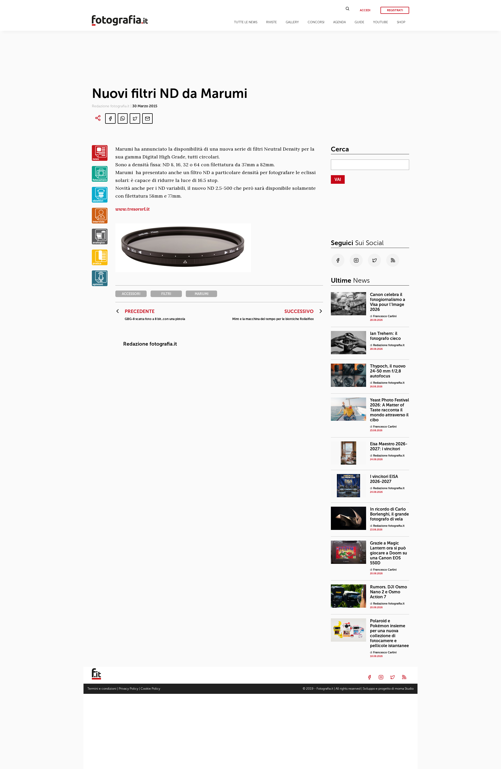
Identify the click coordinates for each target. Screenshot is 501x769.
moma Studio (404, 688)
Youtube (380, 22)
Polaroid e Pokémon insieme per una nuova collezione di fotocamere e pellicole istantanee (389, 633)
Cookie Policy (150, 688)
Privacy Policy (128, 688)
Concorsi (316, 22)
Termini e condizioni (101, 688)
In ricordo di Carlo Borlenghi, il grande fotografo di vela (389, 514)
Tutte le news (245, 22)
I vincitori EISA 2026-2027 (384, 479)
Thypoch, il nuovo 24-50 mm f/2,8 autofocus (387, 371)
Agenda (339, 22)
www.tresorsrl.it (132, 209)
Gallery (292, 22)
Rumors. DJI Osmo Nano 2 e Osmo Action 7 (388, 591)
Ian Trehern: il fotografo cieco (385, 336)
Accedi (365, 10)
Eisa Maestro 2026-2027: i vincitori (388, 446)
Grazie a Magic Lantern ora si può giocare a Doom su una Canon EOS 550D (388, 553)
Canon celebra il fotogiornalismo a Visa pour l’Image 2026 (387, 302)
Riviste (271, 22)
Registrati (395, 10)
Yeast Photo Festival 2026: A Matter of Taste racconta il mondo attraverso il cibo (389, 410)
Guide (359, 22)
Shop (401, 22)
